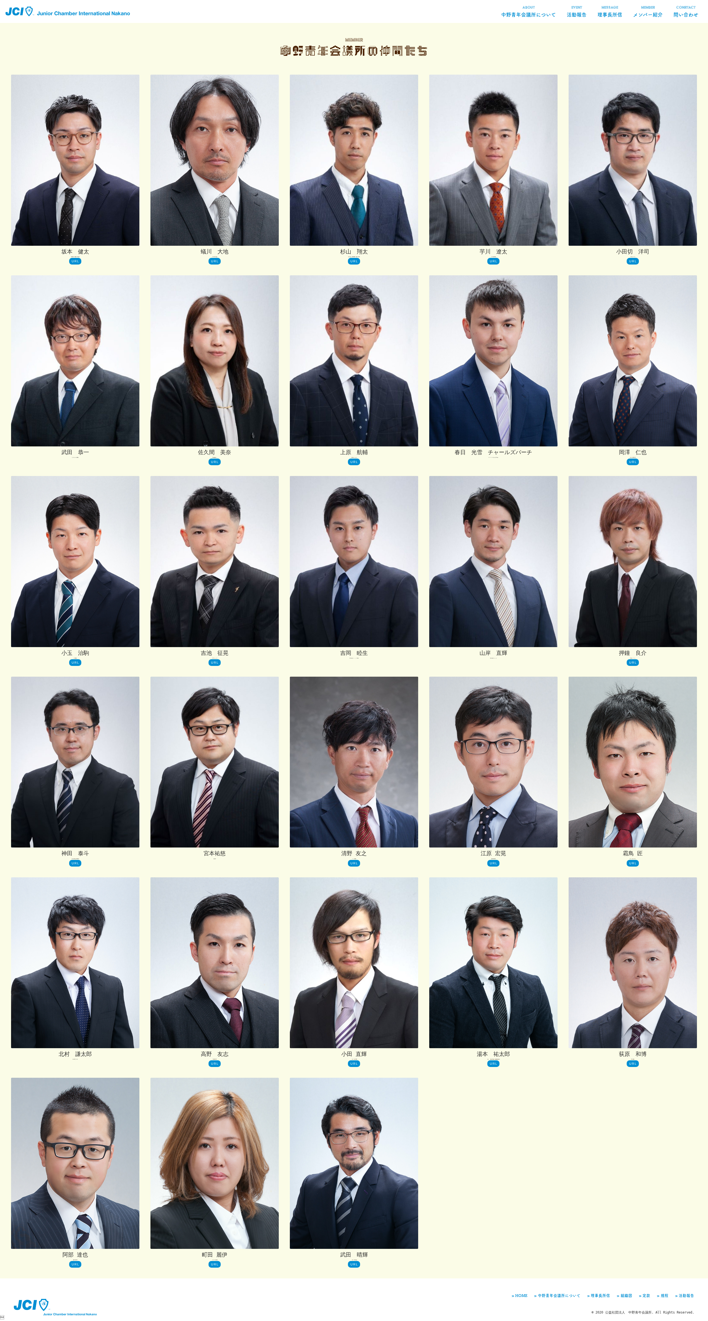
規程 (664, 1296)
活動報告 (686, 1296)
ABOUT (528, 11)
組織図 (626, 1296)
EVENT (577, 11)
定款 (646, 1296)
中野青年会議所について (559, 1296)
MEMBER (648, 11)
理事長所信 (600, 1296)
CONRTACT (685, 11)
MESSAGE (609, 11)
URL (75, 261)
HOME (521, 1296)
